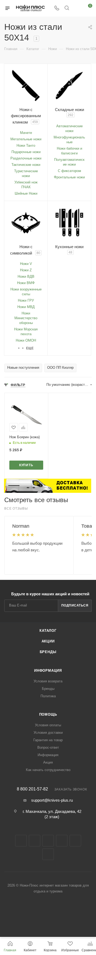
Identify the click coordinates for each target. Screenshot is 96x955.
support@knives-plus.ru (52, 800)
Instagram (34, 840)
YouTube (61, 840)
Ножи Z (26, 270)
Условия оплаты (48, 725)
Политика (48, 696)
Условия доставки (48, 733)
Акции (48, 641)
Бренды (48, 652)
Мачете (26, 133)
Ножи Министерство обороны (25, 318)
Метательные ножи (25, 139)
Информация (48, 671)
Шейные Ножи (26, 193)
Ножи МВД (26, 307)
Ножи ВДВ (26, 276)
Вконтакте (21, 840)
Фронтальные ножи (69, 177)
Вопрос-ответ (48, 747)
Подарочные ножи (26, 152)
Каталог (48, 631)
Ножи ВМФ (26, 283)
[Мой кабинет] (76, 8)
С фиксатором (69, 171)
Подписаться (75, 605)
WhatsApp (48, 854)
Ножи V (26, 264)
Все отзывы (16, 508)
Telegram (48, 840)
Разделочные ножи (25, 158)
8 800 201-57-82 (32, 789)
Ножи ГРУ (26, 300)
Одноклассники (75, 840)
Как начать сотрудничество (48, 770)
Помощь (48, 714)
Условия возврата (48, 681)
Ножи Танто (26, 145)
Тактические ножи (25, 165)
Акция (48, 762)
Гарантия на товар (48, 740)
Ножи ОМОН (26, 340)
